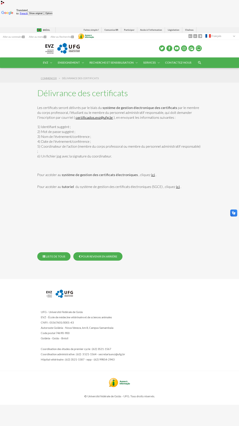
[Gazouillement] (162, 48)
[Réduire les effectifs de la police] (195, 36)
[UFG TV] (199, 48)
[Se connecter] (2, 3)
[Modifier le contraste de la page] (200, 36)
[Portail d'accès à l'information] (119, 386)
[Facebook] (169, 48)
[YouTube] (177, 48)
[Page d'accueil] (45, 53)
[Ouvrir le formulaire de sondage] (200, 63)
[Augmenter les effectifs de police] (190, 36)
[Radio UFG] (191, 48)
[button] (45, 62)
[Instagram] (184, 48)
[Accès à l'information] (86, 36)
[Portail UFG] (64, 297)
